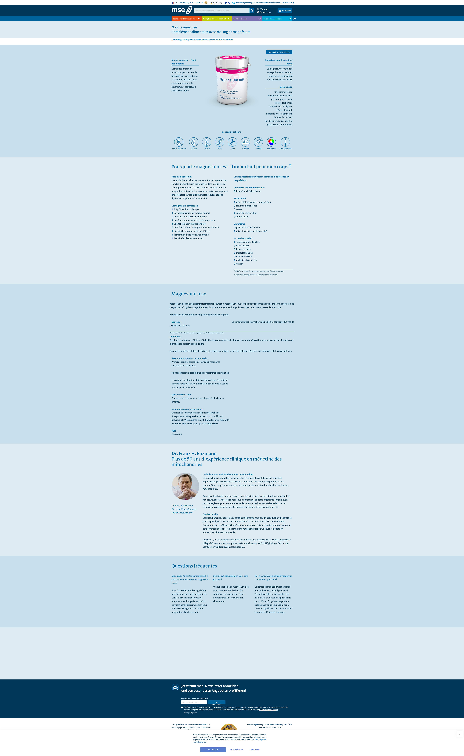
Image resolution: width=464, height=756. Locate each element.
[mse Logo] (182, 10)
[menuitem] (262, 18)
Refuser (255, 750)
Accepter (213, 750)
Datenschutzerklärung (268, 710)
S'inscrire (264, 9)
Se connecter (265, 12)
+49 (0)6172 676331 (194, 3)
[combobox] (224, 10)
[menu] (232, 18)
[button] (175, 3)
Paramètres (236, 750)
